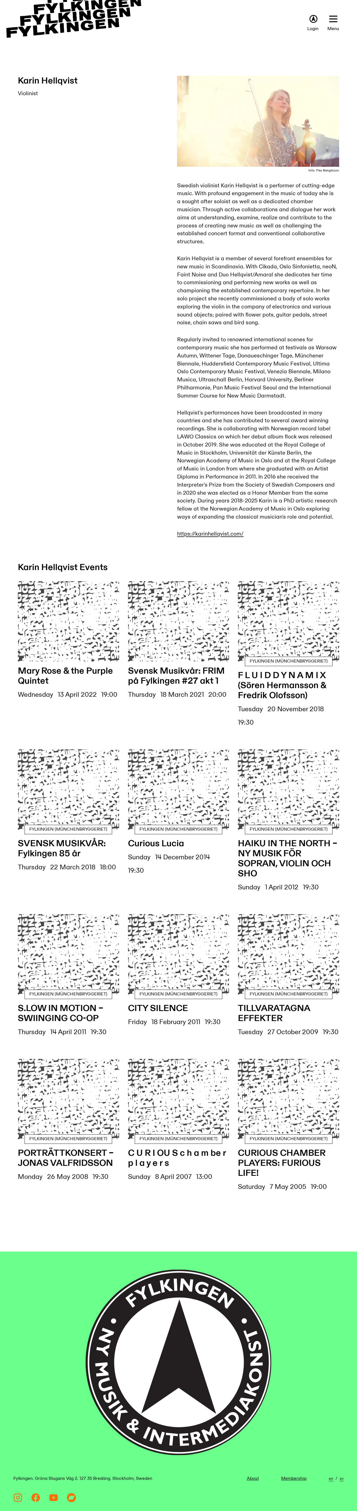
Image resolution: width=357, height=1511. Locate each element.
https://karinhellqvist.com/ (210, 534)
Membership (294, 1478)
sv (342, 1478)
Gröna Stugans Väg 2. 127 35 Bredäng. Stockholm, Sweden (93, 1478)
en (331, 1478)
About (253, 1478)
